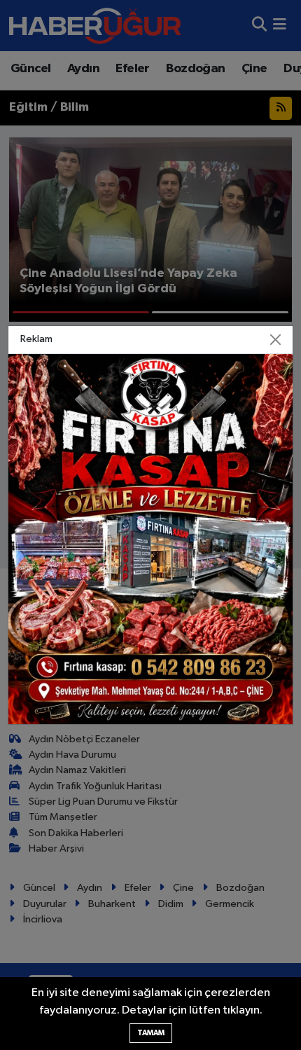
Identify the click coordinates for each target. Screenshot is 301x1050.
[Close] (276, 339)
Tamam (150, 1033)
